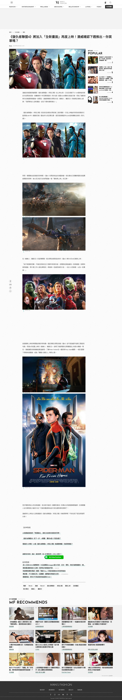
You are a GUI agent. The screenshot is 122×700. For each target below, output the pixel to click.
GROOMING (58, 7)
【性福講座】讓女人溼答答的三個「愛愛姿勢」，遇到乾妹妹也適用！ (20, 623)
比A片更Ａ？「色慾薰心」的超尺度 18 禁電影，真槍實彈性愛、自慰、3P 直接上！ (106, 78)
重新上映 (67, 586)
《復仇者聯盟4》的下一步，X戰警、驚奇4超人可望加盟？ (42, 538)
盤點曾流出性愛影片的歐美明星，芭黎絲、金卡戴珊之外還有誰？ (100, 623)
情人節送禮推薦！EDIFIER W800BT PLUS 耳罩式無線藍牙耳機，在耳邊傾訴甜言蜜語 (105, 98)
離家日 (40, 589)
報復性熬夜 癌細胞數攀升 (96, 645)
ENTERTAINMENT (28, 7)
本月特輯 (109, 7)
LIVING (87, 7)
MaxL (10, 45)
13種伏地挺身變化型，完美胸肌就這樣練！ (21, 646)
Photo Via (27, 158)
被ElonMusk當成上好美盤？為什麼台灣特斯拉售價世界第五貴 (47, 646)
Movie (30, 586)
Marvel (42, 586)
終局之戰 (59, 586)
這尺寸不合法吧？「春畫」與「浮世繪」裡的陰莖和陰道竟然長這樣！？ (21, 669)
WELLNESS (44, 7)
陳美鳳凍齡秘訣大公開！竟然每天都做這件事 (38, 568)
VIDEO (99, 7)
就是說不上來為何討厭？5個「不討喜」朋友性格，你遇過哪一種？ (106, 58)
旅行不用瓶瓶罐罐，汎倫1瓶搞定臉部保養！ (74, 646)
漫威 (36, 586)
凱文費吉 (26, 589)
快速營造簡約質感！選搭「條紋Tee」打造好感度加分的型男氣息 (44, 571)
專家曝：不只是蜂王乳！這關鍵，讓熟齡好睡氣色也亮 (41, 574)
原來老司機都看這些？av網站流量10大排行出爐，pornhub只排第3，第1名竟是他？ (105, 88)
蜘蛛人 (33, 589)
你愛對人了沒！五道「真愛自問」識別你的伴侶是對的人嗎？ (105, 68)
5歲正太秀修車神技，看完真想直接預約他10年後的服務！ (100, 669)
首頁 (10, 32)
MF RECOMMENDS (28, 603)
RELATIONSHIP (74, 7)
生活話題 (17, 32)
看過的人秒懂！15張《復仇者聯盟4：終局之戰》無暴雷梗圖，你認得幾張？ (48, 544)
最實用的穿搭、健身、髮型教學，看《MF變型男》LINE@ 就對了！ (42, 554)
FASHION (12, 7)
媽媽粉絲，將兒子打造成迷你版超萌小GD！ (37, 577)
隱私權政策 (52, 689)
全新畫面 (75, 586)
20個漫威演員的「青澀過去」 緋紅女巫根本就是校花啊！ (42, 533)
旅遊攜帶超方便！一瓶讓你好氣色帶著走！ (74, 623)
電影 (24, 32)
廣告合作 (71, 689)
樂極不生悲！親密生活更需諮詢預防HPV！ (47, 623)
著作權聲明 (61, 689)
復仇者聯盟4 (51, 586)
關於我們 (42, 689)
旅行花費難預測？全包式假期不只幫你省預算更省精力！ (74, 669)
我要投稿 (79, 689)
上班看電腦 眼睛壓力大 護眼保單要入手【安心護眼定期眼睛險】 (47, 669)
